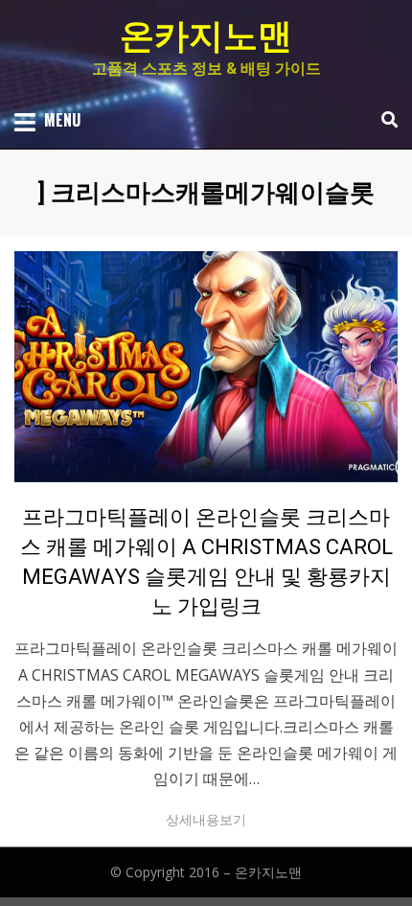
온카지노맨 (206, 36)
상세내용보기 (206, 819)
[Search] (385, 119)
